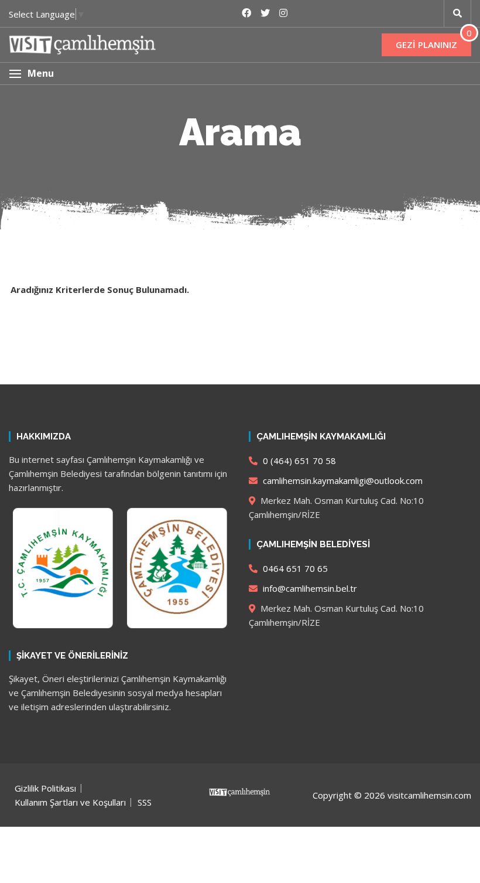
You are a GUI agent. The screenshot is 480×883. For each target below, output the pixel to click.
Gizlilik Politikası (45, 788)
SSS (145, 802)
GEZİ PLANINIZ (426, 44)
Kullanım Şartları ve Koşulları (70, 802)
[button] (240, 74)
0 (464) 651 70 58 (298, 460)
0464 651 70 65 (294, 568)
